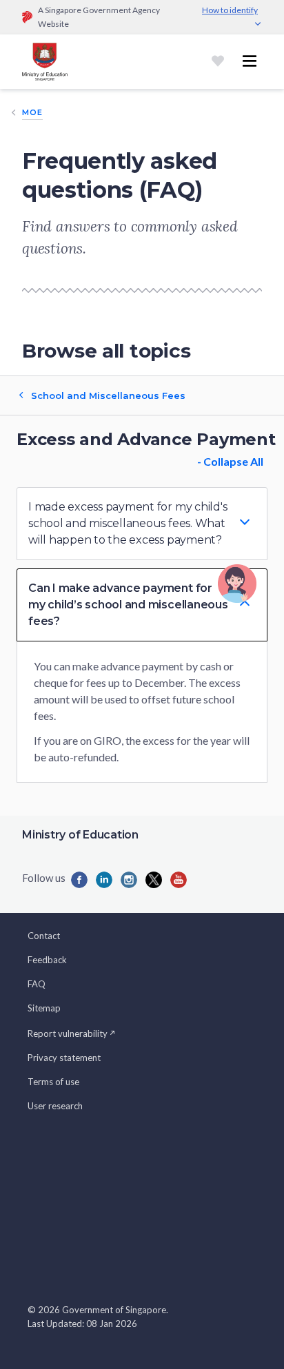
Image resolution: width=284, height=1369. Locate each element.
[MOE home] (45, 61)
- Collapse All (230, 461)
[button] (142, 523)
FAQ (36, 983)
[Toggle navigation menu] (249, 61)
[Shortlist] (218, 61)
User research (55, 1105)
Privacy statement (64, 1057)
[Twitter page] (153, 880)
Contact (44, 935)
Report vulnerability (68, 1033)
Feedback (47, 959)
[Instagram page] (129, 880)
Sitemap (44, 1007)
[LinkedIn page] (104, 880)
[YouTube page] (178, 880)
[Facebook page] (79, 880)
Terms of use (53, 1081)
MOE (32, 112)
